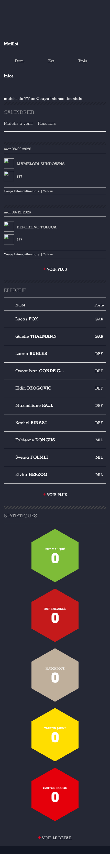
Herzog (31, 474)
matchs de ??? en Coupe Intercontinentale (43, 98)
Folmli (31, 457)
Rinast (31, 422)
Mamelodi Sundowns (41, 164)
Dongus (35, 440)
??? (19, 176)
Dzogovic (33, 388)
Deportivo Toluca (37, 227)
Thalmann (36, 336)
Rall (34, 405)
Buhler (31, 353)
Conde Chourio (39, 371)
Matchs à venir (18, 123)
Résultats (47, 123)
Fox (26, 319)
